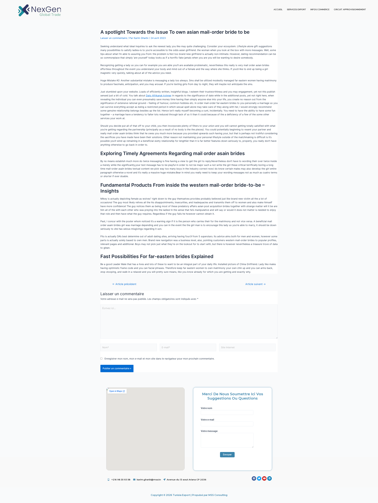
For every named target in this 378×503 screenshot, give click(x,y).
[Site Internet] (247, 347)
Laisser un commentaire (113, 38)
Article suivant (255, 284)
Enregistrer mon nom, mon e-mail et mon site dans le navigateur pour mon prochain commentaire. (159, 358)
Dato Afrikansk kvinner (158, 95)
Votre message (209, 431)
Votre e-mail (207, 419)
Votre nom (206, 408)
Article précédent (124, 284)
